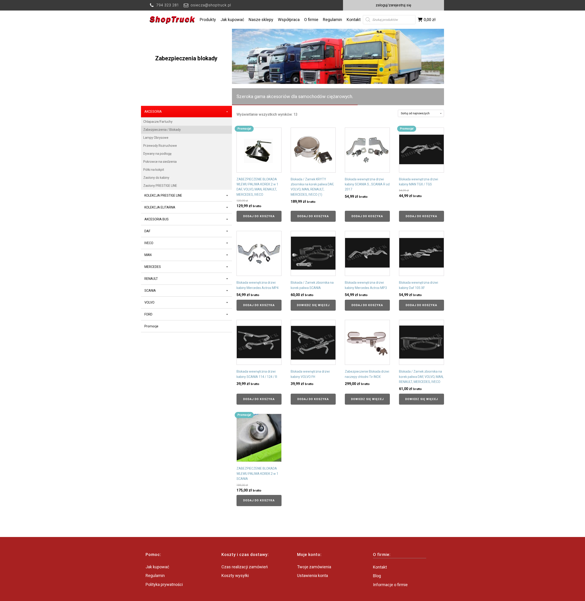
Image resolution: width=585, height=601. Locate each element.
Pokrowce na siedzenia (160, 161)
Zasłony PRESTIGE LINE (160, 185)
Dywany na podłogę (157, 153)
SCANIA (150, 290)
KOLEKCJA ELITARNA (159, 207)
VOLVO (149, 302)
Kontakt (354, 19)
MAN (148, 255)
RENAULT (151, 278)
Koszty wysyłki (235, 575)
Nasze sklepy (261, 19)
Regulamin (332, 19)
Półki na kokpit (153, 169)
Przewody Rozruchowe (160, 145)
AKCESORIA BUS (156, 219)
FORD (148, 314)
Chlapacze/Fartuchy (158, 121)
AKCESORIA (153, 111)
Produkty (208, 19)
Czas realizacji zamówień (244, 566)
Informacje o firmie (390, 584)
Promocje (151, 326)
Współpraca (289, 19)
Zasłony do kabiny (156, 177)
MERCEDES (152, 267)
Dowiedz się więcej (313, 305)
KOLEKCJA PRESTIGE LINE (163, 195)
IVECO (148, 243)
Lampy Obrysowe (155, 137)
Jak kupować (232, 19)
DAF (147, 231)
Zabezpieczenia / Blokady (162, 129)
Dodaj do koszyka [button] (259, 216)
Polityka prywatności (164, 584)
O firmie (311, 19)
